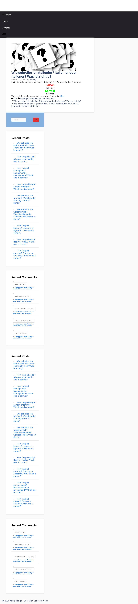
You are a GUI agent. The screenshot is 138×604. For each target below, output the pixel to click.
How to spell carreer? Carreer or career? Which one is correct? (23, 502)
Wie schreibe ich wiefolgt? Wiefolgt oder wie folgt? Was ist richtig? (24, 199)
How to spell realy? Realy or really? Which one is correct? (24, 241)
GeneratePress (41, 601)
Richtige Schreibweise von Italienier (37, 98)
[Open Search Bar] (4, 34)
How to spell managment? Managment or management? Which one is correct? (23, 173)
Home (5, 21)
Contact (6, 28)
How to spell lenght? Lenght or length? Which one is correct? (24, 186)
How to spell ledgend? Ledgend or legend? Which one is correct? (23, 229)
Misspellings (12, 5)
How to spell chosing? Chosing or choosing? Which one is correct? (24, 254)
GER (15, 98)
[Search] (36, 120)
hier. (62, 96)
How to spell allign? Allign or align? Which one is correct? (24, 159)
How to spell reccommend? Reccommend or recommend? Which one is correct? (25, 487)
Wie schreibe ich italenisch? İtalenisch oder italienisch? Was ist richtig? (47, 101)
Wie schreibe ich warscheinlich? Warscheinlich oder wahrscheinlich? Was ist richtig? (24, 214)
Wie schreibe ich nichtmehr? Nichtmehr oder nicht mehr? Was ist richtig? (24, 146)
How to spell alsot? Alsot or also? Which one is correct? (23, 288)
